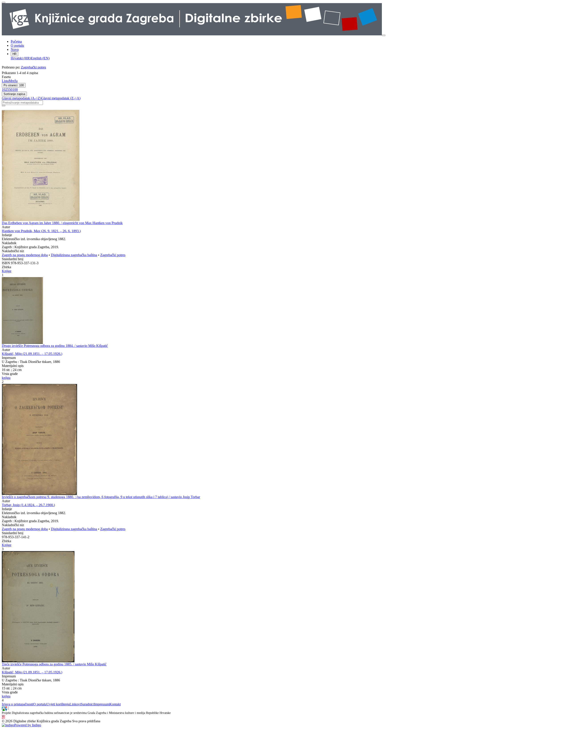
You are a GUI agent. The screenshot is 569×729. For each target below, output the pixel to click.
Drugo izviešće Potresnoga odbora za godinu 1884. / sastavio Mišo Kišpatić (55, 346)
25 (7, 89)
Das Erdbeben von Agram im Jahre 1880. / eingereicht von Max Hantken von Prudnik (62, 223)
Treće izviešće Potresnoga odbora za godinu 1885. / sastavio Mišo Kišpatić (54, 664)
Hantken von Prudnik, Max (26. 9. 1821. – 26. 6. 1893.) (41, 231)
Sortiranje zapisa (14, 94)
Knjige (6, 271)
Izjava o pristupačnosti (17, 704)
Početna (16, 41)
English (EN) (40, 58)
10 (3, 89)
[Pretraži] (3, 105)
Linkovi (75, 704)
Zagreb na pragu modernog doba (25, 255)
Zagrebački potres (33, 67)
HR (14, 54)
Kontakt (115, 704)
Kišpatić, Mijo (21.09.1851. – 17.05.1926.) (32, 354)
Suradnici (87, 704)
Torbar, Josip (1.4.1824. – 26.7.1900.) (28, 505)
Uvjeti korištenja (58, 704)
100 (15, 89)
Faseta (6, 77)
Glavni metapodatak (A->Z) (21, 98)
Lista (5, 81)
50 (10, 89)
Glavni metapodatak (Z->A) (60, 98)
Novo (15, 49)
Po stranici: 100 (14, 85)
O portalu (17, 45)
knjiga (6, 378)
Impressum (101, 704)
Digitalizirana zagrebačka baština (74, 255)
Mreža (13, 81)
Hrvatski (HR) (21, 58)
